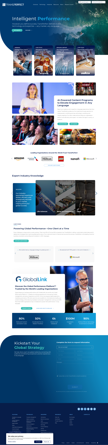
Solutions (35, 4)
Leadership (71, 419)
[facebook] (79, 409)
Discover (27, 30)
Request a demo (26, 308)
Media (13, 425)
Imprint (68, 442)
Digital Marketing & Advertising (47, 432)
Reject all (46, 441)
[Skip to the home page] (13, 4)
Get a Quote (74, 123)
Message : (59, 362)
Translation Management (31, 417)
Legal (42, 421)
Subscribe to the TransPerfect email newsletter (72, 376)
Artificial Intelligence (30, 424)
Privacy (63, 442)
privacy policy (74, 391)
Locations (71, 424)
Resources (56, 4)
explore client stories (54, 165)
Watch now (18, 71)
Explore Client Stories (21, 240)
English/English (84, 2)
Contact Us (87, 414)
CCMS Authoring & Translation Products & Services (32, 428)
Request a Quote (69, 4)
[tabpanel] (77, 27)
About (61, 4)
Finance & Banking (44, 426)
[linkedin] (91, 409)
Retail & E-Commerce (45, 419)
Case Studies (57, 419)
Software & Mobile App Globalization (30, 422)
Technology (42, 4)
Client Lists (57, 417)
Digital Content (15, 423)
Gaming (42, 428)
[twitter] (82, 409)
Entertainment (43, 430)
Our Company (72, 417)
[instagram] (88, 409)
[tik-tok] (94, 409)
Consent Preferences (15, 432)
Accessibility (93, 442)
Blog (56, 422)
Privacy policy (12, 441)
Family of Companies (97, 2)
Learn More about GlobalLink (44, 308)
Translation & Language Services (16, 418)
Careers (70, 422)
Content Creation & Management (15, 421)
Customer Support (15, 429)
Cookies (73, 442)
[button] (96, 193)
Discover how (40, 71)
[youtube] (85, 409)
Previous (12, 158)
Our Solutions (63, 123)
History (70, 421)
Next (96, 158)
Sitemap (87, 442)
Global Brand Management (17, 427)
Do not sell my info (80, 442)
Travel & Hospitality (44, 422)
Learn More (40, 213)
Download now (61, 66)
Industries (49, 4)
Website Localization (30, 419)
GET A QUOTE (17, 30)
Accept (38, 441)
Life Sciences (43, 417)
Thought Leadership (59, 421)
